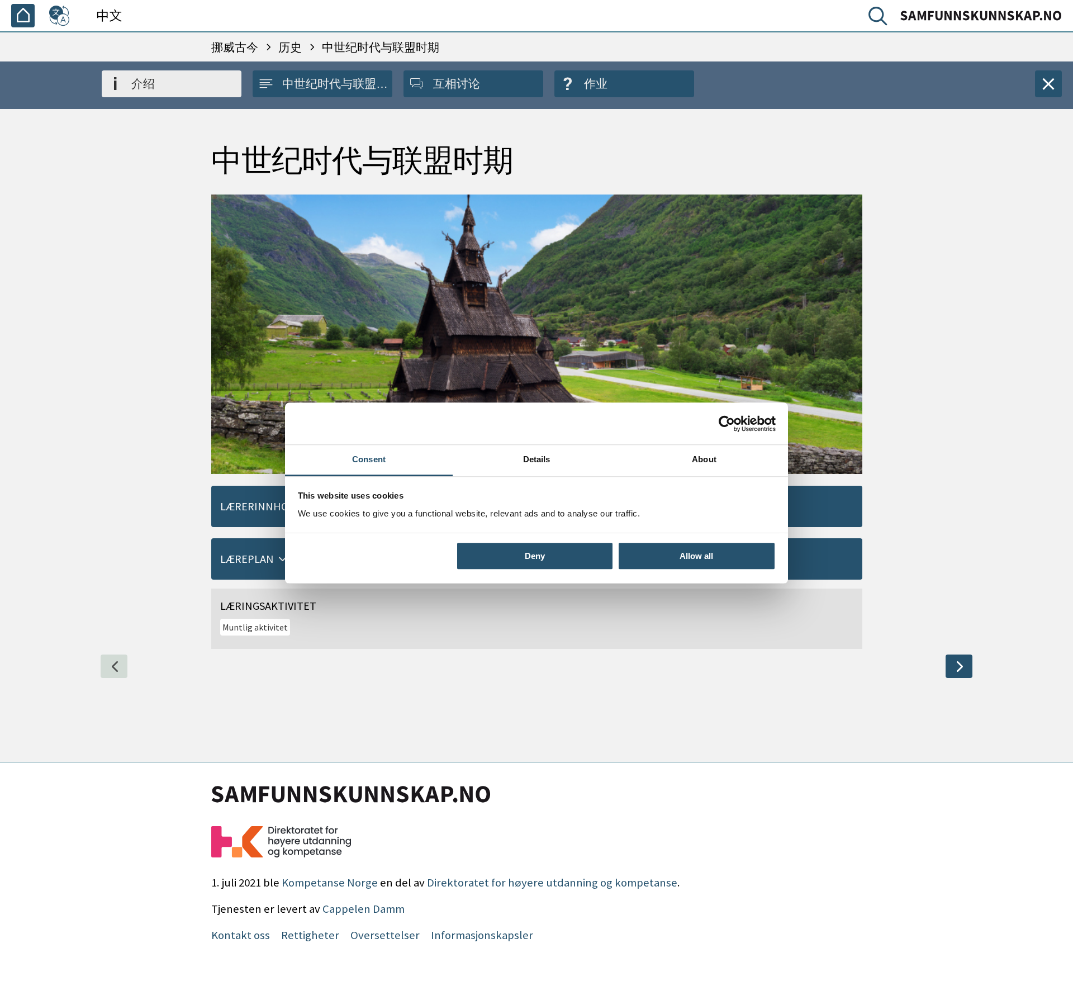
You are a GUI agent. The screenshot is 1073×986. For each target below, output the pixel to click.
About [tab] (704, 459)
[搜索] (880, 18)
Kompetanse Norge (330, 882)
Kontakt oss (240, 935)
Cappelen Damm (363, 909)
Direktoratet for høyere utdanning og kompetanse (552, 882)
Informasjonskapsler (482, 935)
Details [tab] (536, 459)
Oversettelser (385, 935)
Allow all (696, 556)
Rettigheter (310, 935)
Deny (535, 556)
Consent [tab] (369, 459)
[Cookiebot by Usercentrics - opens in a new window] (727, 423)
